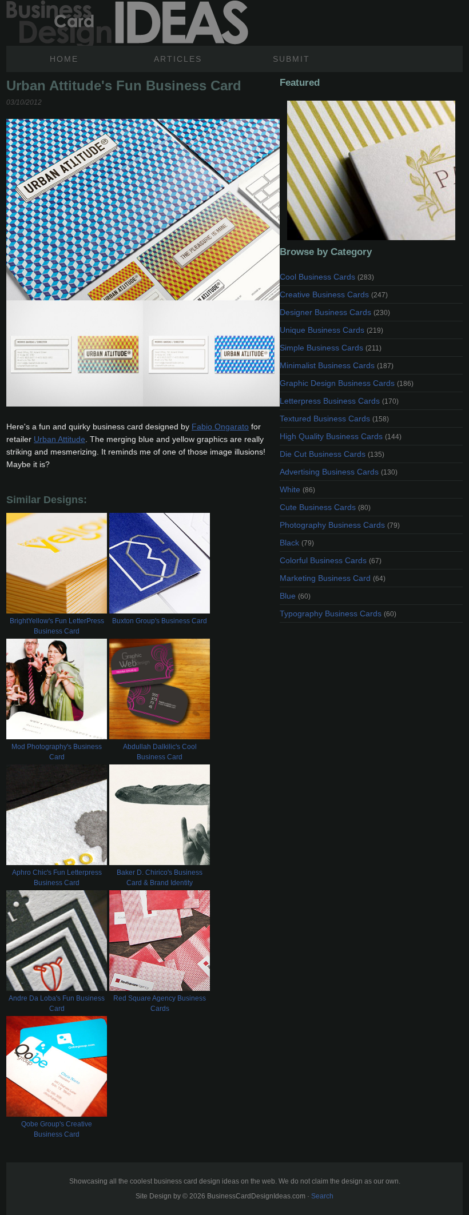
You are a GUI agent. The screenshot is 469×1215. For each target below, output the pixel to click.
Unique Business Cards (331, 329)
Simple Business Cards (330, 347)
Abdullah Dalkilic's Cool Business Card (160, 752)
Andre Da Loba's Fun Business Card (57, 1003)
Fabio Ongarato (220, 426)
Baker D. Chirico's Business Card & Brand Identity (159, 878)
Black (297, 542)
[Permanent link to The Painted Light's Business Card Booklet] (371, 170)
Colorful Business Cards (330, 560)
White (297, 489)
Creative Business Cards (334, 294)
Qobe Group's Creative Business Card (56, 1129)
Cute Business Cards (325, 507)
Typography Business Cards (338, 613)
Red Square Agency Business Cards (159, 1003)
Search (322, 1196)
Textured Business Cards (334, 418)
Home (64, 58)
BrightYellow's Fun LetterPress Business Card (57, 626)
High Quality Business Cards (341, 436)
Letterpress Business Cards (339, 400)
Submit (291, 58)
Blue (295, 595)
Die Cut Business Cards (332, 454)
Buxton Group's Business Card (159, 621)
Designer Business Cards (335, 312)
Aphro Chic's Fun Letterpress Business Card (57, 878)
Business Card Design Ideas (127, 23)
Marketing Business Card (332, 578)
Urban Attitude (59, 439)
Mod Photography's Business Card (56, 752)
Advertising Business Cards (339, 471)
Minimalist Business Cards (337, 365)
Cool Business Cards (327, 276)
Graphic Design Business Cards (347, 383)
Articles (178, 58)
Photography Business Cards (340, 524)
